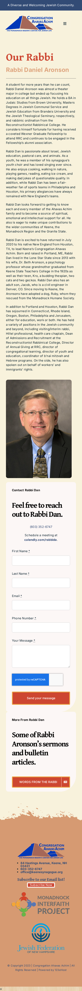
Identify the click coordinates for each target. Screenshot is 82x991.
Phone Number (24, 618)
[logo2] (41, 891)
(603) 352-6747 (41, 527)
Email (17, 596)
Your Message (23, 640)
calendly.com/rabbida (40, 540)
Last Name (20, 573)
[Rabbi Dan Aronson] (39, 381)
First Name (21, 551)
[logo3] (41, 925)
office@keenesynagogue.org (41, 872)
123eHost (61, 969)
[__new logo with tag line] (29, 17)
